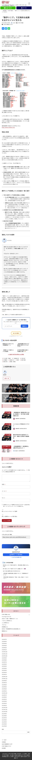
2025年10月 (4, 656)
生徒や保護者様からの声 (7, 744)
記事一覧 (6, 378)
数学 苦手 (5, 361)
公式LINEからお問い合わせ (9, 8)
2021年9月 (4, 713)
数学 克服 (23, 360)
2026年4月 (4, 643)
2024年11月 (4, 678)
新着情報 (4, 627)
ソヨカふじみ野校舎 (6, 620)
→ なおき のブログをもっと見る (16, 354)
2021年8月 (4, 715)
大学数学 (5, 360)
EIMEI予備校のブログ (8, 24)
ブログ (3, 625)
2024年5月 (4, 687)
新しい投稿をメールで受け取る (9, 516)
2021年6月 (4, 720)
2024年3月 (4, 689)
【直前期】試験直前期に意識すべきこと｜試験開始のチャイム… (15, 574)
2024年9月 (4, 680)
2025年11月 (4, 654)
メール (4, 491)
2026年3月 (4, 645)
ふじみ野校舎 (5, 622)
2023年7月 (4, 695)
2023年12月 (4, 693)
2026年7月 (4, 639)
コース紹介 (4, 740)
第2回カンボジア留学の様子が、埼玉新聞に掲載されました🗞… (16, 565)
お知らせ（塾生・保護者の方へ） (9, 618)
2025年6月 (4, 664)
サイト (3, 498)
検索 (3, 729)
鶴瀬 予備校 (12, 361)
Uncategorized (5, 616)
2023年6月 (4, 697)
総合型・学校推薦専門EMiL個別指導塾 (10, 629)
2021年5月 (4, 722)
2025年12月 (4, 651)
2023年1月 (4, 699)
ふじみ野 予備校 (7, 358)
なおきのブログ (16, 552)
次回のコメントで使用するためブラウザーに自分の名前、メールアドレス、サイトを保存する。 (16, 505)
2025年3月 (4, 670)
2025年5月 (4, 666)
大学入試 (23, 358)
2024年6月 (4, 684)
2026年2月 (4, 647)
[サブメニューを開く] (29, 615)
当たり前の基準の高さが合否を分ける (11, 571)
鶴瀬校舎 (4, 631)
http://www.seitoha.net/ (8, 127)
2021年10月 (4, 711)
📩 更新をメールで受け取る (16, 554)
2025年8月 (4, 660)
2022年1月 (4, 705)
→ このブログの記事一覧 (16, 557)
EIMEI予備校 (21, 22)
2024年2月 (4, 691)
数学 (18, 360)
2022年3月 (4, 701)
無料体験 (25, 7)
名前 (4, 484)
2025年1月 (4, 674)
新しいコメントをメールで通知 (9, 511)
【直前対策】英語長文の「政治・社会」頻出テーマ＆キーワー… (15, 577)
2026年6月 (4, 641)
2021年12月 (4, 707)
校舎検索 (4, 748)
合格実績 (4, 742)
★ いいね (16, 333)
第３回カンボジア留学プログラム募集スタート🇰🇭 (14, 568)
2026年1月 (4, 649)
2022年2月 (4, 703)
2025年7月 (4, 662)
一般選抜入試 (16, 358)
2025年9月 (4, 658)
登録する (24, 326)
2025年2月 (4, 672)
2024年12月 (4, 676)
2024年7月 (4, 682)
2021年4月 (4, 724)
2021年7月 (4, 717)
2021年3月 (4, 726)
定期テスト (12, 360)
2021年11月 (4, 709)
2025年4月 (4, 668)
